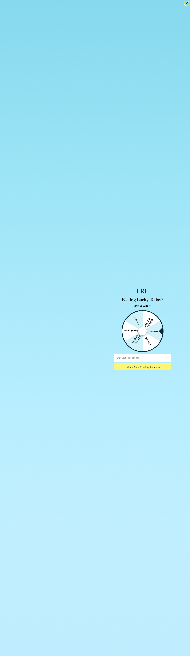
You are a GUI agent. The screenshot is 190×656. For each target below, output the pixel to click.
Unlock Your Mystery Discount (143, 367)
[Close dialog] (186, 3)
